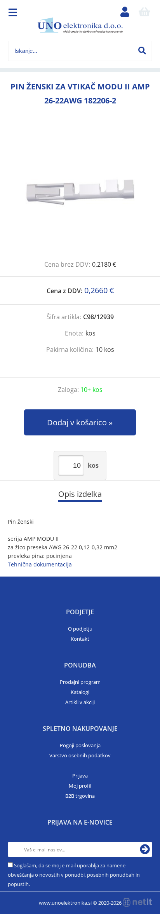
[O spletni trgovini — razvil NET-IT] (137, 902)
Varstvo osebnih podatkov (80, 755)
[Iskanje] (142, 50)
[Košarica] (144, 13)
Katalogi (80, 692)
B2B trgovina (80, 795)
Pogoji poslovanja (80, 745)
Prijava (80, 775)
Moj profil (80, 785)
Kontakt (80, 638)
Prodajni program (80, 681)
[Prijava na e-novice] (144, 849)
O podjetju (80, 628)
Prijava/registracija (124, 13)
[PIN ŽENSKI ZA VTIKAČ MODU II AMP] (80, 191)
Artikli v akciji (80, 702)
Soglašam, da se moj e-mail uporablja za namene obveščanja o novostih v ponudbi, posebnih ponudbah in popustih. (74, 875)
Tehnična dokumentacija (40, 564)
